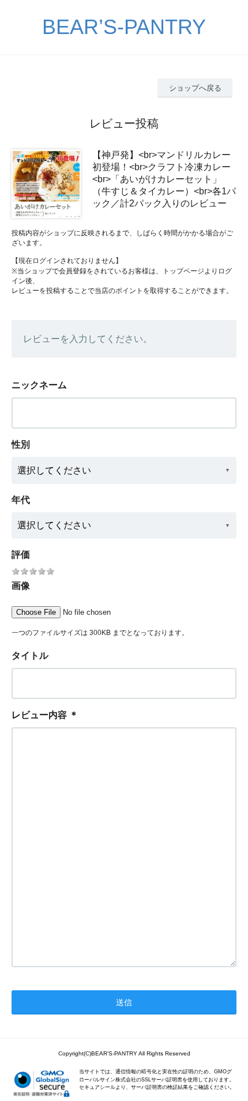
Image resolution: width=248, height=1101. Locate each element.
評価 (21, 554)
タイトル (30, 655)
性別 (21, 444)
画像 (21, 586)
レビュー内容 (39, 715)
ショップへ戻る (195, 88)
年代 (21, 500)
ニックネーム (39, 385)
